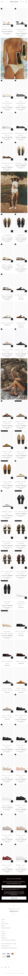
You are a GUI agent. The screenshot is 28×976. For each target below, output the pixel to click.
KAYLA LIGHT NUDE (21, 776)
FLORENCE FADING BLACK (20, 236)
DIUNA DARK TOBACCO (21, 324)
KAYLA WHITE (7, 805)
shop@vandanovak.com (14, 911)
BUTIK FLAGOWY (4, 923)
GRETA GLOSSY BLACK (20, 632)
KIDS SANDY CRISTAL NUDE (7, 716)
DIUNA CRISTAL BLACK (21, 296)
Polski (16, 970)
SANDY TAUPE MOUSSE (21, 422)
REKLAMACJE (3, 938)
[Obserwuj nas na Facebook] (2, 967)
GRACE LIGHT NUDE (21, 836)
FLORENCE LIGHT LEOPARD (7, 236)
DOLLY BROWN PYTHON (21, 572)
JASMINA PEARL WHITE (7, 134)
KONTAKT (3, 919)
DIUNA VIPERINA (7, 323)
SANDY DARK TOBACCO (7, 422)
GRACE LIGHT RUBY (7, 866)
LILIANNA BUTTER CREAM (7, 632)
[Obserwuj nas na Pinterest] (8, 967)
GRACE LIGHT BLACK (21, 806)
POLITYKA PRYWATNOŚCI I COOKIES (8, 943)
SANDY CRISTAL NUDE (7, 351)
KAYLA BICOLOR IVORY (21, 716)
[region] (14, 908)
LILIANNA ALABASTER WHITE (21, 603)
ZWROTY (3, 935)
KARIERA (3, 925)
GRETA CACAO (21, 661)
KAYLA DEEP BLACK (20, 746)
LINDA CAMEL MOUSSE (7, 482)
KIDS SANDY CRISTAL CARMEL (21, 689)
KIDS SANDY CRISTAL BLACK (7, 689)
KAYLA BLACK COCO (7, 746)
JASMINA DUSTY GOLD (7, 164)
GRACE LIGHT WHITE (21, 866)
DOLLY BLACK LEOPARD (21, 542)
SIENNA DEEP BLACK (21, 30)
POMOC (3, 931)
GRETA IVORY (7, 265)
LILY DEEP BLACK (20, 511)
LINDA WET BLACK (7, 602)
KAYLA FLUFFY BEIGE (7, 776)
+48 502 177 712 (14, 908)
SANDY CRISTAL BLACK (21, 351)
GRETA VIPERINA (7, 295)
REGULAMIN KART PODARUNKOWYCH (9, 948)
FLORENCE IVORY (21, 163)
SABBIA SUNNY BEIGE (20, 482)
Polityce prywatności (12, 893)
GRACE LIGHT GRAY (7, 836)
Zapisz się (14, 898)
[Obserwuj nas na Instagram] (5, 967)
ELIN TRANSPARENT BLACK (21, 103)
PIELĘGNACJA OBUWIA (5, 928)
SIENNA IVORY (7, 29)
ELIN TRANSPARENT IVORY (7, 103)
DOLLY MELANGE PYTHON (7, 572)
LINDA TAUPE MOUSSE (21, 452)
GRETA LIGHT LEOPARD (21, 266)
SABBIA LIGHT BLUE (7, 512)
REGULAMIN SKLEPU (5, 946)
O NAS (2, 921)
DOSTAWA (3, 933)
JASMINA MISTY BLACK (21, 134)
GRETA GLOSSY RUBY (7, 662)
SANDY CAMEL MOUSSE (7, 452)
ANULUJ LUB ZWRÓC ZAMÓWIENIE (8, 940)
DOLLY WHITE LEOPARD (7, 542)
